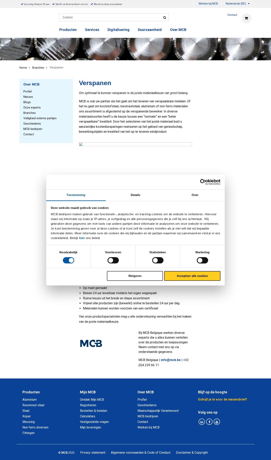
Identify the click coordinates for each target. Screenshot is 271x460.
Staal (25, 411)
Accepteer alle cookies (192, 276)
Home (23, 67)
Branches (38, 67)
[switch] (113, 260)
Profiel (27, 91)
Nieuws (28, 97)
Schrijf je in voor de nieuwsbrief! (222, 399)
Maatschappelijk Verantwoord (158, 411)
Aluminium (29, 399)
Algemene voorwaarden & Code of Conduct (140, 452)
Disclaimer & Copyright (192, 452)
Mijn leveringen (90, 427)
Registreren (88, 405)
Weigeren (134, 276)
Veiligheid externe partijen (40, 118)
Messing (28, 422)
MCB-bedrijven (32, 129)
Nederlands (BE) (236, 3)
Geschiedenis (32, 123)
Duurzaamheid (150, 30)
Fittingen (28, 433)
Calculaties (87, 416)
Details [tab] (135, 195)
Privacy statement (92, 452)
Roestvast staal (33, 405)
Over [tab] (195, 195)
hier (82, 238)
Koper (26, 416)
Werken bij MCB (208, 3)
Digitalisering (119, 30)
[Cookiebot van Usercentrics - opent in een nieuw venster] (203, 182)
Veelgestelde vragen (94, 422)
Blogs (27, 102)
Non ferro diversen (35, 427)
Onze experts (32, 107)
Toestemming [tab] (75, 195)
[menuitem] (208, 4)
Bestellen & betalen (93, 411)
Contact (28, 134)
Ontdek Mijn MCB (92, 399)
